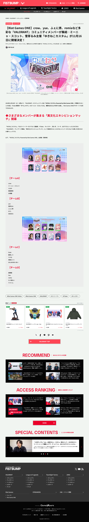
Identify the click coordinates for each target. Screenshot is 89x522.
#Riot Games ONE (31, 296)
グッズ (63, 11)
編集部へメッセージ (45, 514)
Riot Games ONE (11, 497)
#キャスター (75, 296)
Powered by (37, 505)
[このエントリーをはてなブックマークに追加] (52, 335)
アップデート (37, 11)
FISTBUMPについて (26, 514)
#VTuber (65, 296)
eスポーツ (56, 11)
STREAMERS (53, 3)
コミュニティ (27, 11)
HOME (7, 18)
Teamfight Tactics (52, 475)
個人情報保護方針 (56, 514)
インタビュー (47, 11)
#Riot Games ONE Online (14, 296)
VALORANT (13, 18)
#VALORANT (43, 296)
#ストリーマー (55, 296)
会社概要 (65, 514)
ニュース (9, 495)
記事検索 (83, 3)
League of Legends (32, 475)
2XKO (68, 475)
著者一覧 (36, 514)
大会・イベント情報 (68, 3)
